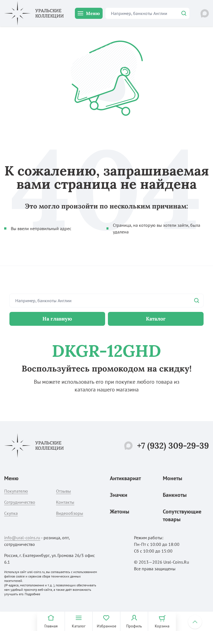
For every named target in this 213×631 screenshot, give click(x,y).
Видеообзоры (69, 513)
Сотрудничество (19, 502)
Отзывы (63, 491)
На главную (57, 319)
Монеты (172, 478)
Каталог (156, 319)
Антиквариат (125, 478)
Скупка (11, 513)
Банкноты (175, 494)
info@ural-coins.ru (22, 537)
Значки (118, 494)
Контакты (65, 502)
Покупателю (16, 491)
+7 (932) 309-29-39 (173, 446)
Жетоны (119, 511)
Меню (93, 13)
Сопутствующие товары (182, 515)
